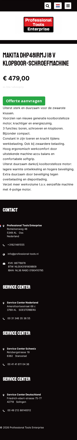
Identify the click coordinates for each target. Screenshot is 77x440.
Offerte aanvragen (24, 100)
